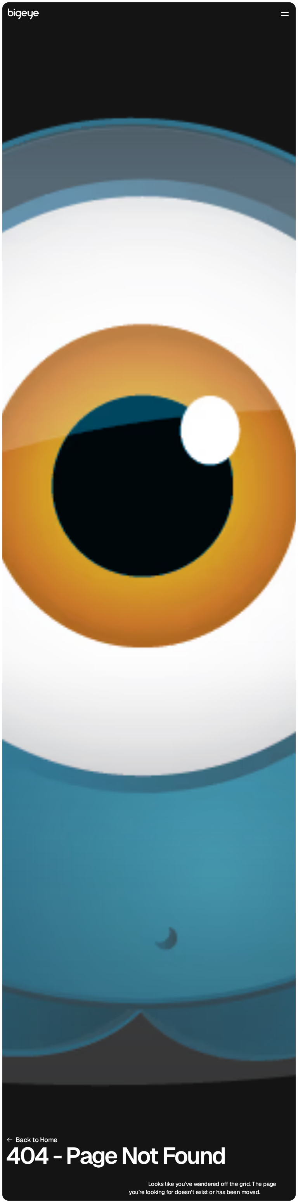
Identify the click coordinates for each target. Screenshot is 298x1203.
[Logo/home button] (23, 14)
